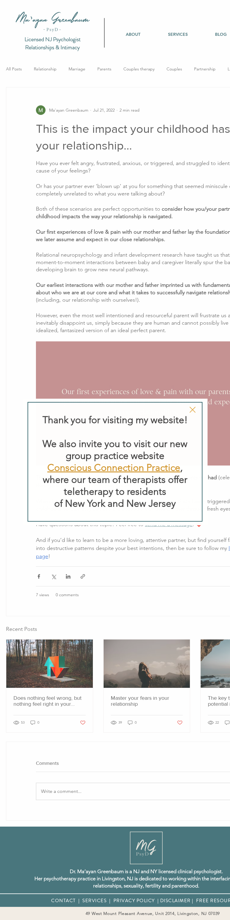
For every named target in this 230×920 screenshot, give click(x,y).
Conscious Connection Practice (113, 467)
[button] (193, 409)
